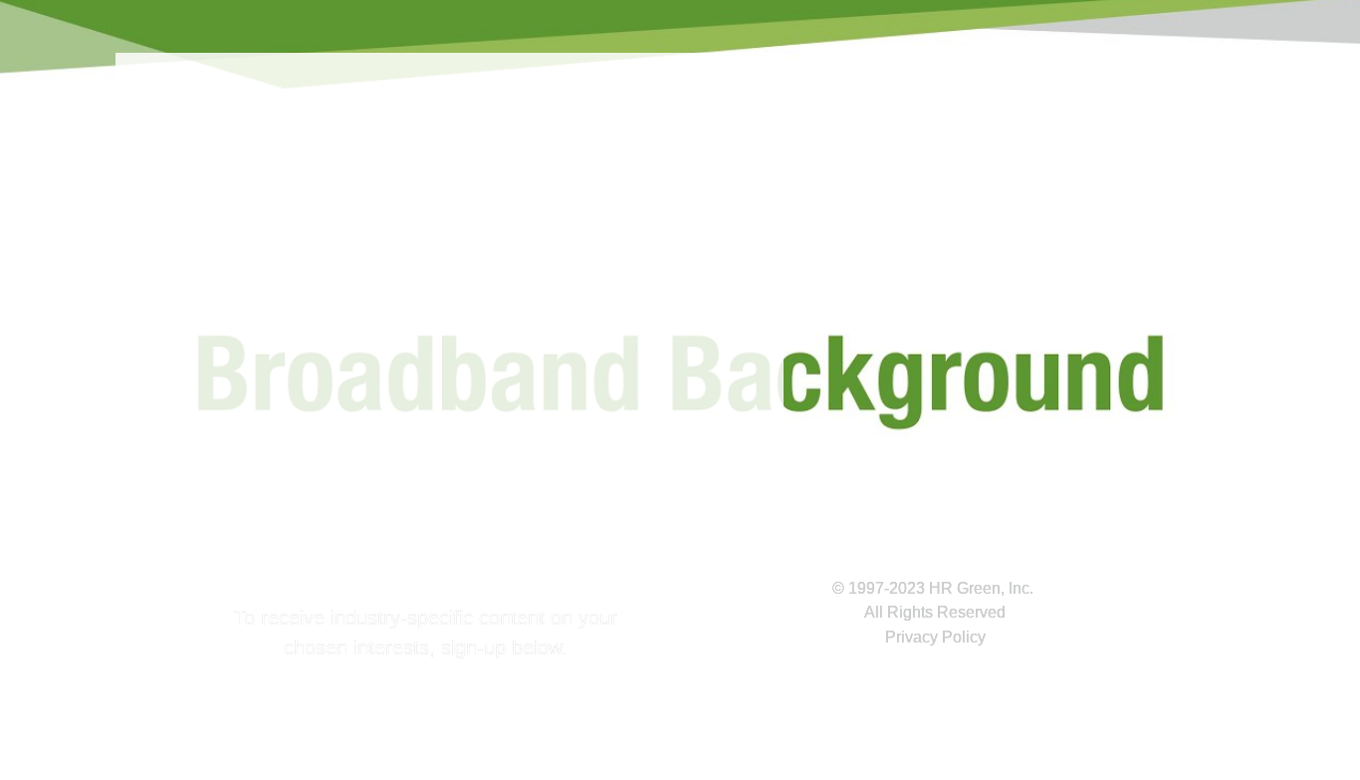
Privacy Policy (935, 637)
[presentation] (680, 274)
